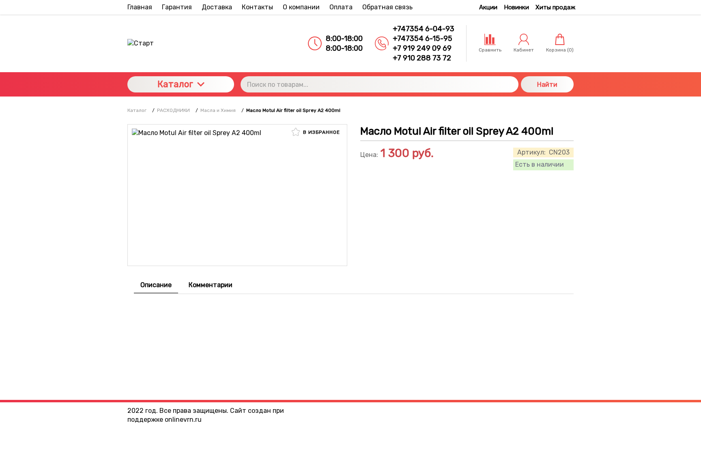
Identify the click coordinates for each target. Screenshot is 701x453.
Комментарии (210, 285)
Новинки (516, 7)
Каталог (175, 84)
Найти (547, 84)
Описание (156, 285)
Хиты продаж (555, 7)
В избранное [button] (320, 132)
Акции (488, 7)
